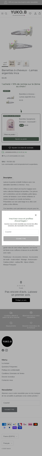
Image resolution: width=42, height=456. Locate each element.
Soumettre (21, 239)
